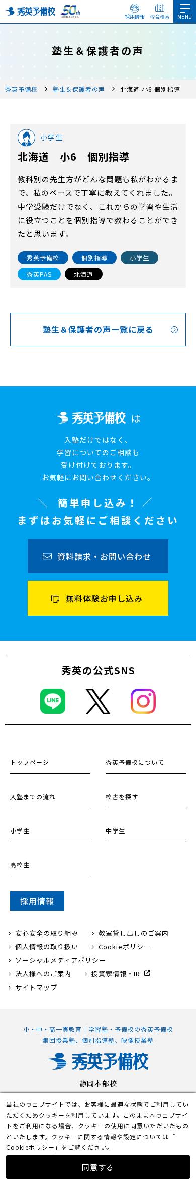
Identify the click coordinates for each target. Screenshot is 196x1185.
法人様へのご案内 (43, 973)
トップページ (29, 762)
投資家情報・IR (115, 973)
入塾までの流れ (33, 796)
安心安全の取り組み (46, 933)
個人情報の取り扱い (46, 946)
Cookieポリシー (125, 946)
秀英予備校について (135, 762)
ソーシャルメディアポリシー (60, 960)
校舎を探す (122, 796)
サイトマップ (36, 987)
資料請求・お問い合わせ (104, 556)
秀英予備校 (21, 89)
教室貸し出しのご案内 (134, 933)
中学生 (115, 830)
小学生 (20, 830)
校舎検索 (160, 16)
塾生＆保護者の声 (79, 89)
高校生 (20, 864)
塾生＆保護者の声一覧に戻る (98, 329)
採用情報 (135, 16)
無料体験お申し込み (104, 598)
